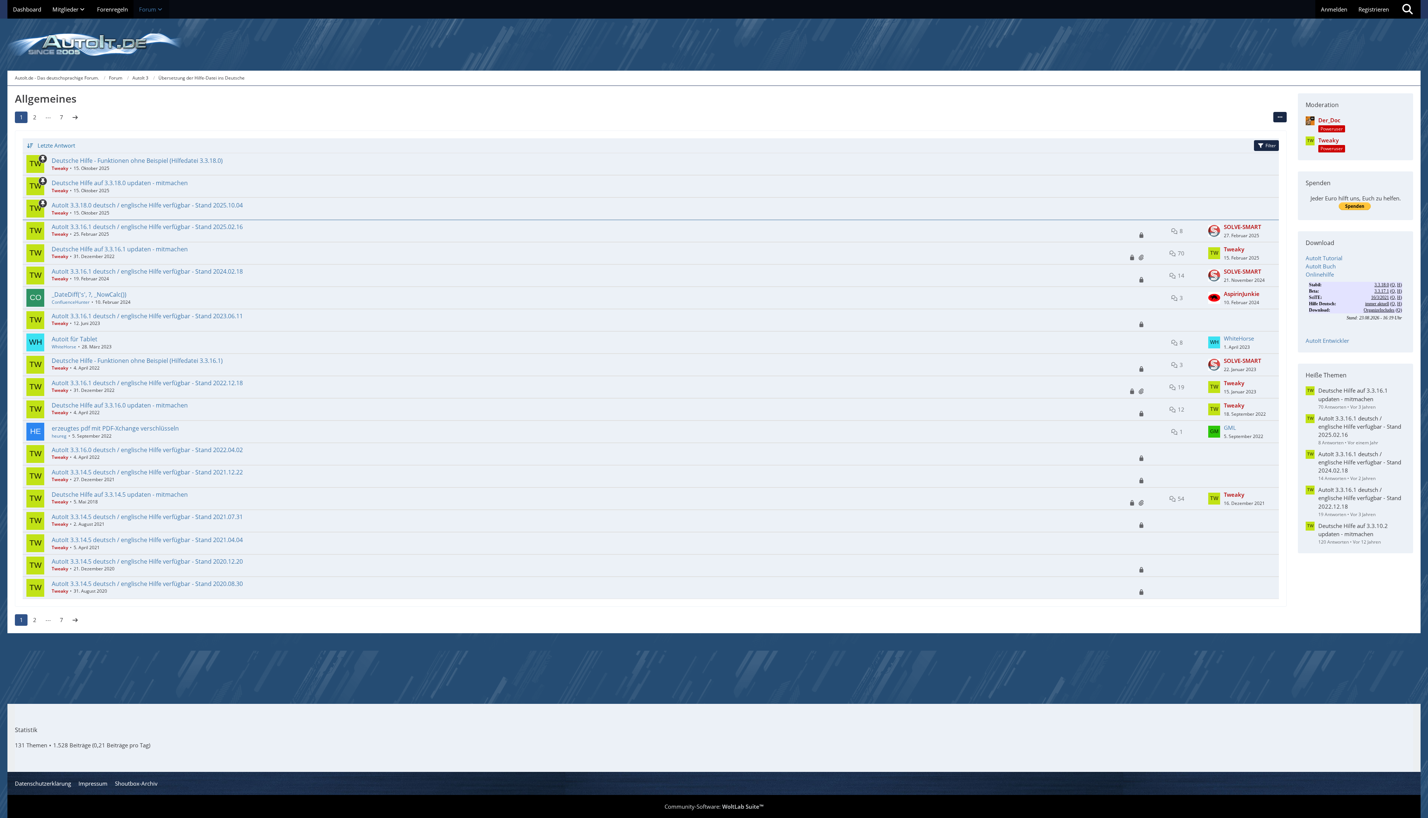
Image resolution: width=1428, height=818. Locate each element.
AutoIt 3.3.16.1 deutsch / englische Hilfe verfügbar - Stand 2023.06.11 (147, 316)
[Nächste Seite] (75, 117)
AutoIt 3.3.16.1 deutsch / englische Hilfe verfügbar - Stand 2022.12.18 (147, 383)
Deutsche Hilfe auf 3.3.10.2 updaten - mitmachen (1353, 530)
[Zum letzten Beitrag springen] (1214, 231)
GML (1230, 427)
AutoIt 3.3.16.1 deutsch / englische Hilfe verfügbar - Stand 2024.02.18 (147, 271)
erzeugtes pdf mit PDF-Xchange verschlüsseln (115, 428)
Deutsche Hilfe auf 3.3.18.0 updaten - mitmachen (120, 183)
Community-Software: (714, 806)
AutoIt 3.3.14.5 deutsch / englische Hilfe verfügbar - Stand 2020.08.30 (147, 584)
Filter (1270, 145)
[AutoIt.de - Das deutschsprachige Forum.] (714, 44)
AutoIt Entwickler (1327, 340)
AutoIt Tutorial (1324, 258)
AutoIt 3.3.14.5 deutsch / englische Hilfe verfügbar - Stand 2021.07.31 (147, 517)
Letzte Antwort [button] (56, 145)
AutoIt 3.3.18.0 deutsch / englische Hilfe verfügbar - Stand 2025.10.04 (147, 205)
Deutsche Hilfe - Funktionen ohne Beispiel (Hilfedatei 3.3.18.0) (137, 161)
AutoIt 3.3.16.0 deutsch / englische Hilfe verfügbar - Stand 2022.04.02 (147, 450)
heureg (59, 436)
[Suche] (1408, 9)
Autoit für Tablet (74, 339)
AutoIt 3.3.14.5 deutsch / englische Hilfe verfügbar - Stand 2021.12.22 (147, 472)
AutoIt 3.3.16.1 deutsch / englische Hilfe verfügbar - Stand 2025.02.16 (147, 227)
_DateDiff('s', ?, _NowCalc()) (89, 294)
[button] (1280, 117)
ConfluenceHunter (71, 302)
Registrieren (1373, 9)
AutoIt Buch (1321, 266)
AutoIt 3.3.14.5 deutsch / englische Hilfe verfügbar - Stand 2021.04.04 (147, 540)
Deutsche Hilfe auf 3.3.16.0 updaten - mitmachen (120, 405)
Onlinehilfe (1320, 274)
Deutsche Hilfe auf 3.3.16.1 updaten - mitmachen (120, 249)
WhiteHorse (64, 347)
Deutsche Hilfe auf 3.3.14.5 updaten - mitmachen (120, 494)
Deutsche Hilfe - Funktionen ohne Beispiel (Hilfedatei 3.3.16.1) (137, 361)
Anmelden (1334, 9)
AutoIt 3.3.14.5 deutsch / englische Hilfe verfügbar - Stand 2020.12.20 (147, 561)
